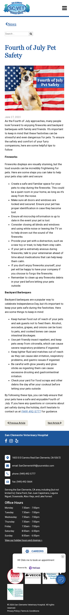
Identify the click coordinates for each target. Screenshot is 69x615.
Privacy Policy (13, 611)
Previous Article (17, 423)
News (12, 24)
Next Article (54, 423)
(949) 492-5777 (31, 411)
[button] (61, 579)
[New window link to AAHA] (16, 576)
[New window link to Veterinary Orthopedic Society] (51, 576)
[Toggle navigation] (64, 8)
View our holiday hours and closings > (23, 540)
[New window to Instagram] (11, 441)
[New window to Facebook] (7, 441)
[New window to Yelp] (17, 441)
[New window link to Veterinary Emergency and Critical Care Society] (34, 576)
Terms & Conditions (30, 611)
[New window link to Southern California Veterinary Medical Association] (16, 592)
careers (37, 551)
